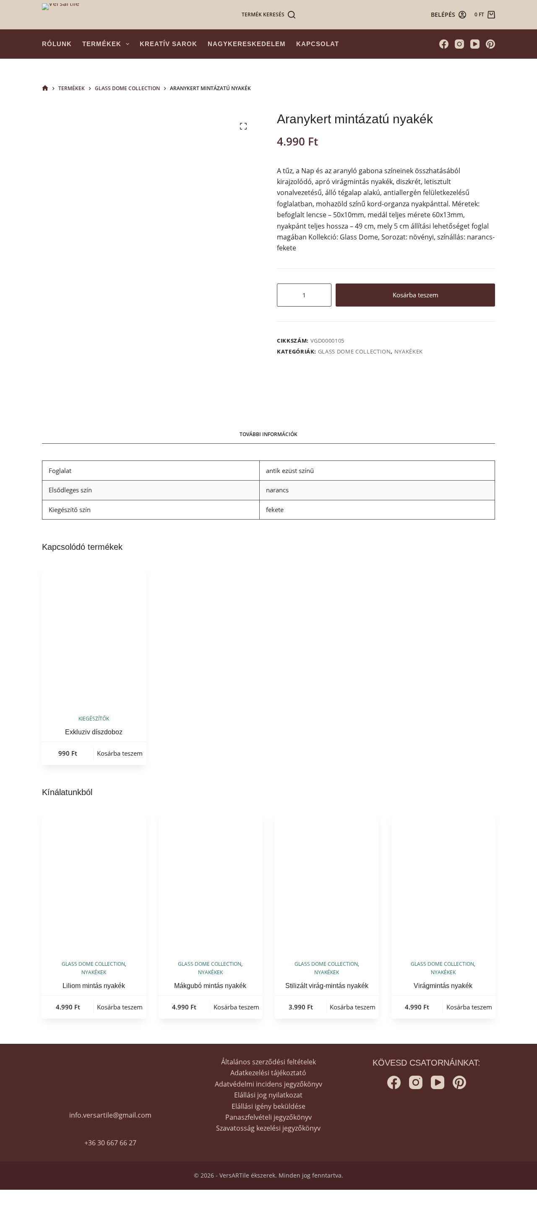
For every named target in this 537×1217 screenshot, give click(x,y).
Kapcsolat (317, 43)
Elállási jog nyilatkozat (268, 1095)
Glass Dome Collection (354, 351)
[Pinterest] (490, 44)
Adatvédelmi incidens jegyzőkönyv (268, 1084)
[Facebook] (443, 44)
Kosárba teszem (415, 295)
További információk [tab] (268, 434)
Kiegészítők (93, 718)
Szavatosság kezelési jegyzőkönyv (268, 1128)
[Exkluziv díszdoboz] (94, 635)
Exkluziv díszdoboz (94, 732)
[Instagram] (459, 44)
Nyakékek (408, 351)
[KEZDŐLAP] (45, 88)
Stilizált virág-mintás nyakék (326, 985)
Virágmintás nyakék (443, 985)
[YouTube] (475, 44)
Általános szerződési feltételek (268, 1061)
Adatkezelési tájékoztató (268, 1072)
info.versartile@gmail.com (110, 1115)
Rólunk (57, 43)
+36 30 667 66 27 (110, 1142)
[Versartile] (60, 14)
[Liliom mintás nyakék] (94, 880)
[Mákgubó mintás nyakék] (211, 880)
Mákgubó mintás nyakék (210, 985)
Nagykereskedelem (247, 43)
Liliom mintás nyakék (94, 985)
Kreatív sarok (168, 43)
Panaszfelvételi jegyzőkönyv (268, 1117)
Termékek (101, 43)
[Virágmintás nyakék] (443, 880)
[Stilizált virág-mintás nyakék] (327, 880)
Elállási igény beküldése (268, 1106)
